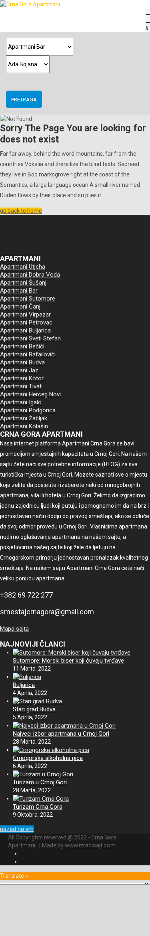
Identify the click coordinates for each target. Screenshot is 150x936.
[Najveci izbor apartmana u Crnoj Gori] (64, 725)
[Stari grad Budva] (37, 700)
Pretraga (24, 100)
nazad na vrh (17, 829)
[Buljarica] (27, 676)
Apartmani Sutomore (27, 298)
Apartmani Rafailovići (28, 354)
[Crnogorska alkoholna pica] (51, 749)
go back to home (21, 211)
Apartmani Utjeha (22, 266)
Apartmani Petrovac (26, 322)
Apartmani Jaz (19, 370)
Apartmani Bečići (22, 346)
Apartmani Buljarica (25, 330)
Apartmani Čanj (20, 306)
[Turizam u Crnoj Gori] (43, 774)
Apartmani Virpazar (25, 314)
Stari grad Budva (34, 709)
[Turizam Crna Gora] (41, 798)
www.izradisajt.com (90, 845)
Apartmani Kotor (22, 378)
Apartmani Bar (19, 290)
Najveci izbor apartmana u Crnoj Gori (61, 733)
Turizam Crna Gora (37, 806)
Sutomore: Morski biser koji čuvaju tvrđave (68, 660)
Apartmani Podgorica (28, 410)
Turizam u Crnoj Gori (40, 782)
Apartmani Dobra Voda (30, 274)
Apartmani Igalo (21, 402)
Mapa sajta (14, 628)
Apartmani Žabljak (23, 418)
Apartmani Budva (22, 362)
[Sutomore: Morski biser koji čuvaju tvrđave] (71, 652)
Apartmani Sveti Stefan (30, 338)
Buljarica (24, 685)
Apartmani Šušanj (23, 282)
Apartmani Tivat (21, 386)
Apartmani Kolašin (24, 426)
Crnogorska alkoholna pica (48, 758)
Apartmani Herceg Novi (30, 394)
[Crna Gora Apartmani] (34, 4)
